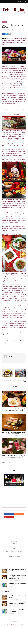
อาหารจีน (19, 343)
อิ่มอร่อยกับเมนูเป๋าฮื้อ (6, 380)
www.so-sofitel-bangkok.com (11, 335)
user (10, 356)
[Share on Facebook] (3, 34)
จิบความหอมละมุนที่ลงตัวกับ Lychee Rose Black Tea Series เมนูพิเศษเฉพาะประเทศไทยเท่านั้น (14, 456)
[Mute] (20, 484)
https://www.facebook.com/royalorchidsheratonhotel (14, 161)
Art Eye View (11, 586)
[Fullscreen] (22, 484)
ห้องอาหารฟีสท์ (19, 340)
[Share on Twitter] (6, 34)
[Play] (5, 484)
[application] (14, 480)
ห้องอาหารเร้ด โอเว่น (10, 343)
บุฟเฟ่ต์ (12, 340)
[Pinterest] (17, 346)
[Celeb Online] (14, 10)
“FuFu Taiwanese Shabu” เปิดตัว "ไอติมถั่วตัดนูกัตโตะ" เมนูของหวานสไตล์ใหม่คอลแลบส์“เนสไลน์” (14, 409)
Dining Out (4, 21)
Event (10, 572)
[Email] (19, 346)
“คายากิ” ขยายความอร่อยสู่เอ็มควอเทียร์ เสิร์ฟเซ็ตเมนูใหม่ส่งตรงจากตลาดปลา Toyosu (14, 433)
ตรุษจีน (7, 340)
